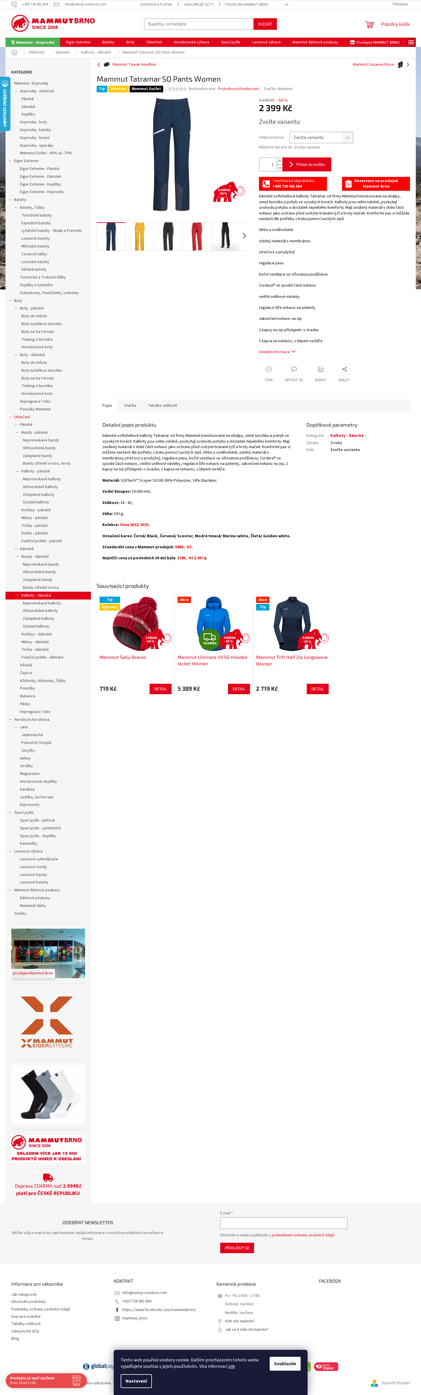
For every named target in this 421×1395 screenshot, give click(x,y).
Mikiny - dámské (35, 642)
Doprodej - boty (33, 122)
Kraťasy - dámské (36, 634)
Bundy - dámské (35, 557)
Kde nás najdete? (240, 1321)
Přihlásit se (237, 1247)
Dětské (26, 665)
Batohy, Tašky (32, 207)
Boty (18, 301)
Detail (160, 688)
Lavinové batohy (35, 238)
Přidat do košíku (310, 164)
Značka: (278, 89)
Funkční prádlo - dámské (42, 657)
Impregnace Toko (35, 401)
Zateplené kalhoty (38, 495)
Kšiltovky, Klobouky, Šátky (43, 681)
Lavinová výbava (28, 851)
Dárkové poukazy (35, 898)
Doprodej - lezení (34, 138)
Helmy (25, 758)
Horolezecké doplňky (38, 781)
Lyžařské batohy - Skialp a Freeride (51, 231)
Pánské (27, 99)
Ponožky (27, 688)
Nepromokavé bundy (41, 440)
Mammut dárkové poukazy (37, 890)
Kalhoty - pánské (35, 471)
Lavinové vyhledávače (39, 859)
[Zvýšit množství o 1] (279, 161)
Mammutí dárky (33, 906)
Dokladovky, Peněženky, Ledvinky (49, 293)
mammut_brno (135, 1318)
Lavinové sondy (33, 867)
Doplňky (28, 114)
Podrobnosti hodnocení (238, 89)
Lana (24, 727)
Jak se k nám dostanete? (246, 1329)
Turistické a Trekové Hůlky (43, 277)
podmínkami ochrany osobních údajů (303, 1235)
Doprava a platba (156, 4)
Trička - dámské (35, 649)
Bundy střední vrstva (41, 588)
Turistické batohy (36, 215)
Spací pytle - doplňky (38, 836)
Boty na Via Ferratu (37, 332)
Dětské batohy (34, 269)
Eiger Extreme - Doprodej (41, 192)
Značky (20, 913)
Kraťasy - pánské (36, 510)
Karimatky (28, 843)
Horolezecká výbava (31, 720)
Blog (15, 1338)
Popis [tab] (107, 405)
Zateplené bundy (37, 456)
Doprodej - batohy (35, 130)
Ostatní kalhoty (36, 502)
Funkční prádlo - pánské (41, 541)
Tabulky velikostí (26, 1324)
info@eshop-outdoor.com (144, 1293)
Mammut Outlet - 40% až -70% (46, 153)
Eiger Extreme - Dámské (40, 176)
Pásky (25, 704)
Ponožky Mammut (35, 409)
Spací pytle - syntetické (40, 828)
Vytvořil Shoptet (396, 1383)
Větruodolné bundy (39, 448)
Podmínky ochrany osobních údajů (40, 1309)
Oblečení (22, 417)
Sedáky (26, 766)
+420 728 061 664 (136, 1301)
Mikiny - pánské (34, 518)
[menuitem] (32, 42)
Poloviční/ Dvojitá (36, 743)
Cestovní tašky (34, 254)
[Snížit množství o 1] (279, 167)
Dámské (28, 107)
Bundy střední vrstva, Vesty (47, 463)
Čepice (26, 673)
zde (231, 1366)
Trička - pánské (34, 526)
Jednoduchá (32, 735)
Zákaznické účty (199, 4)
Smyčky (28, 751)
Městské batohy (35, 246)
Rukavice (28, 696)
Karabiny (27, 789)
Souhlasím (285, 1364)
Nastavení (136, 1381)
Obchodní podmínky (28, 1302)
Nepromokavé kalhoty (42, 479)
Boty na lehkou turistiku (41, 324)
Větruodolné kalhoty (40, 487)
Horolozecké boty (37, 347)
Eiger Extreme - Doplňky (40, 184)
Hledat (265, 23)
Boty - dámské (32, 355)
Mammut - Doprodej (31, 83)
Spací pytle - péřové (37, 820)
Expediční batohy (36, 223)
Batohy (20, 200)
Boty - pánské (32, 308)
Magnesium (30, 774)
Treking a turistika (37, 339)
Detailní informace (274, 352)
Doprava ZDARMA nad (48, 1190)
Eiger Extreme (26, 161)
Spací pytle (24, 812)
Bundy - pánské (34, 432)
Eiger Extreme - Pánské (40, 169)
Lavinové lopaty (33, 875)
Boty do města (34, 316)
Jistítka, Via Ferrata (36, 797)
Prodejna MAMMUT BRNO (247, 4)
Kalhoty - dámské (36, 595)
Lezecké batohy (35, 262)
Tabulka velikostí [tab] (162, 405)
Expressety (30, 805)
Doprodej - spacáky (37, 146)
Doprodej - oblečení (37, 91)
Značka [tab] (130, 405)
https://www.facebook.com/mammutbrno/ (159, 1310)
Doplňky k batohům (36, 285)
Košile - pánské (34, 533)
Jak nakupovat (23, 1294)
